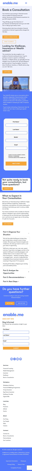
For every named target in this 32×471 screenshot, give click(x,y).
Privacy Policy (11, 464)
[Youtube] (17, 359)
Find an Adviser (7, 438)
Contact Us (6, 433)
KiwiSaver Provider (8, 394)
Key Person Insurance (8, 392)
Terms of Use (21, 464)
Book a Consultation (8, 377)
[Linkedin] (20, 359)
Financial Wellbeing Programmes (11, 387)
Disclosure (23, 461)
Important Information (12, 461)
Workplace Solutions (8, 385)
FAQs (4, 423)
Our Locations (7, 440)
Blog (4, 404)
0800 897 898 (8, 319)
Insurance (5, 373)
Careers (5, 425)
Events (5, 411)
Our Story (5, 419)
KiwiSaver (5, 375)
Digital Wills (6, 396)
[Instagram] (14, 359)
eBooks (5, 409)
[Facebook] (11, 359)
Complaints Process (16, 468)
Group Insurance (7, 390)
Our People (6, 421)
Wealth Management (8, 370)
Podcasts (5, 406)
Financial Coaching (8, 368)
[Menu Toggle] (26, 3)
